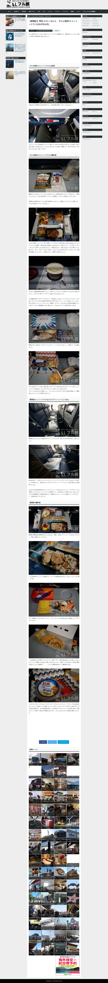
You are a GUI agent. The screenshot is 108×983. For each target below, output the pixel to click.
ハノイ (95, 111)
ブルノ (95, 82)
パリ (85, 104)
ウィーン (86, 45)
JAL (44, 11)
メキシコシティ (87, 132)
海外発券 (24, 11)
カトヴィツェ (87, 118)
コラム (78, 11)
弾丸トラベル (32, 11)
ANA (39, 11)
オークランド (87, 18)
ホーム (9, 11)
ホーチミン (86, 111)
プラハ (95, 80)
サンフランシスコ (87, 20)
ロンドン (86, 32)
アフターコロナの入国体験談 (89, 11)
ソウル (85, 59)
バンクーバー (87, 52)
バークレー (96, 22)
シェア (43, 742)
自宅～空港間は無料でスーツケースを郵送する (20, 20)
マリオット (57, 11)
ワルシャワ (96, 118)
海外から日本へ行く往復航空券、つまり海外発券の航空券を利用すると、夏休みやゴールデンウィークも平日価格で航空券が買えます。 (16, 48)
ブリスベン (96, 39)
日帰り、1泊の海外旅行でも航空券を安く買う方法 (20, 73)
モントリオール (97, 52)
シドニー (86, 39)
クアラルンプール (87, 125)
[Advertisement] (54, 51)
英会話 (72, 11)
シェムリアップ (87, 66)
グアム (95, 18)
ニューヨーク (87, 22)
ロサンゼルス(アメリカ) (44, 30)
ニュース (50, 11)
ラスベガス (86, 25)
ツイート (52, 742)
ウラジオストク (87, 138)
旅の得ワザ (16, 11)
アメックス (65, 11)
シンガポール (87, 73)
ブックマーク (63, 742)
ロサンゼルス (96, 25)
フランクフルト (87, 89)
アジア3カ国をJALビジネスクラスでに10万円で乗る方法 (19, 34)
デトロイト (96, 20)
